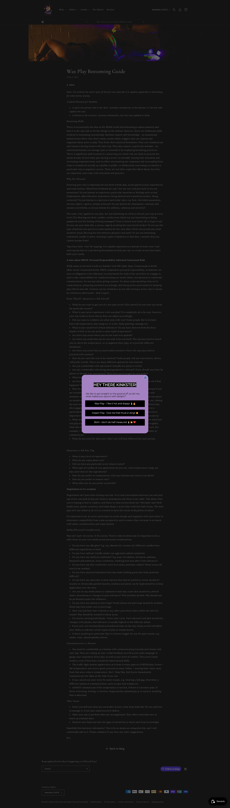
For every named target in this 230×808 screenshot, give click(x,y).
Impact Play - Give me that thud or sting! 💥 (115, 413)
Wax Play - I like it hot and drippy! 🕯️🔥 (115, 403)
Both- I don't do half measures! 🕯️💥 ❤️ (115, 422)
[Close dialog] (145, 377)
